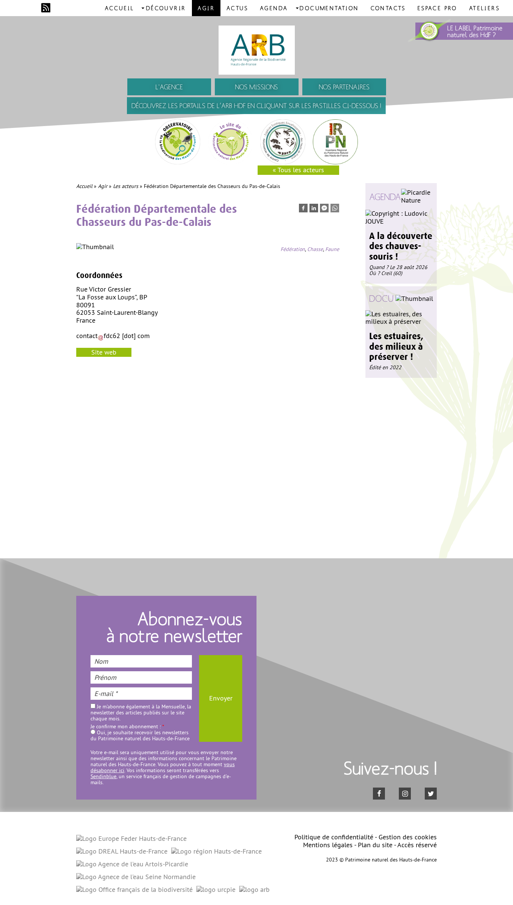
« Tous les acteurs (298, 169)
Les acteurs (125, 186)
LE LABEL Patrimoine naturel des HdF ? (474, 31)
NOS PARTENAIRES (344, 87)
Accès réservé (417, 844)
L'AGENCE (169, 87)
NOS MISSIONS (256, 87)
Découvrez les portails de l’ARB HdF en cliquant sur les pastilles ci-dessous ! (256, 106)
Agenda (274, 8)
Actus (237, 8)
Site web (103, 352)
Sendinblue (103, 776)
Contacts (388, 8)
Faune (332, 249)
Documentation (329, 8)
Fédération (293, 249)
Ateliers (484, 8)
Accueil (119, 8)
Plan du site (375, 844)
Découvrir (166, 8)
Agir (206, 8)
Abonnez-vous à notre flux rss (45, 7)
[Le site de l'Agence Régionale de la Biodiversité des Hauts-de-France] (256, 50)
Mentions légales (328, 844)
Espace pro (437, 8)
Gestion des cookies (408, 837)
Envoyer (220, 698)
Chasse (315, 249)
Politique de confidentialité (333, 837)
